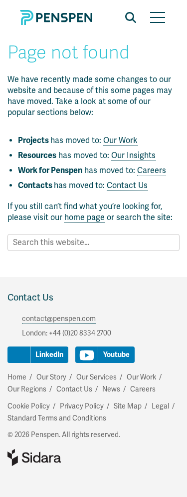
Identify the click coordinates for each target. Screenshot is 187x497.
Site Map (128, 406)
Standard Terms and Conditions (56, 418)
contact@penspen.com (59, 318)
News (111, 389)
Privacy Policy (82, 406)
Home (16, 377)
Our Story (51, 377)
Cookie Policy (28, 406)
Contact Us (127, 185)
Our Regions (26, 389)
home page (84, 217)
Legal (160, 406)
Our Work (120, 141)
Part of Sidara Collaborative (66, 457)
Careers (151, 171)
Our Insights (133, 155)
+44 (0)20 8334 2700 (80, 333)
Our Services (96, 377)
